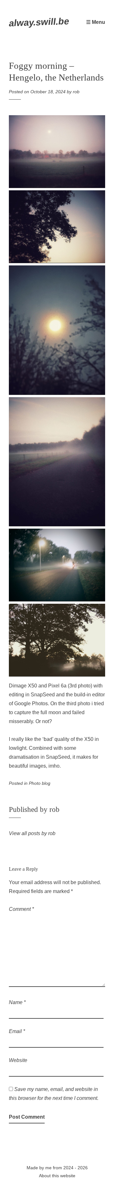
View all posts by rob (32, 833)
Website (18, 1060)
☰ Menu (95, 22)
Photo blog (39, 783)
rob (76, 91)
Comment (21, 909)
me (48, 1167)
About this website (57, 1175)
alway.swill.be (39, 22)
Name (17, 1002)
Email (17, 1031)
